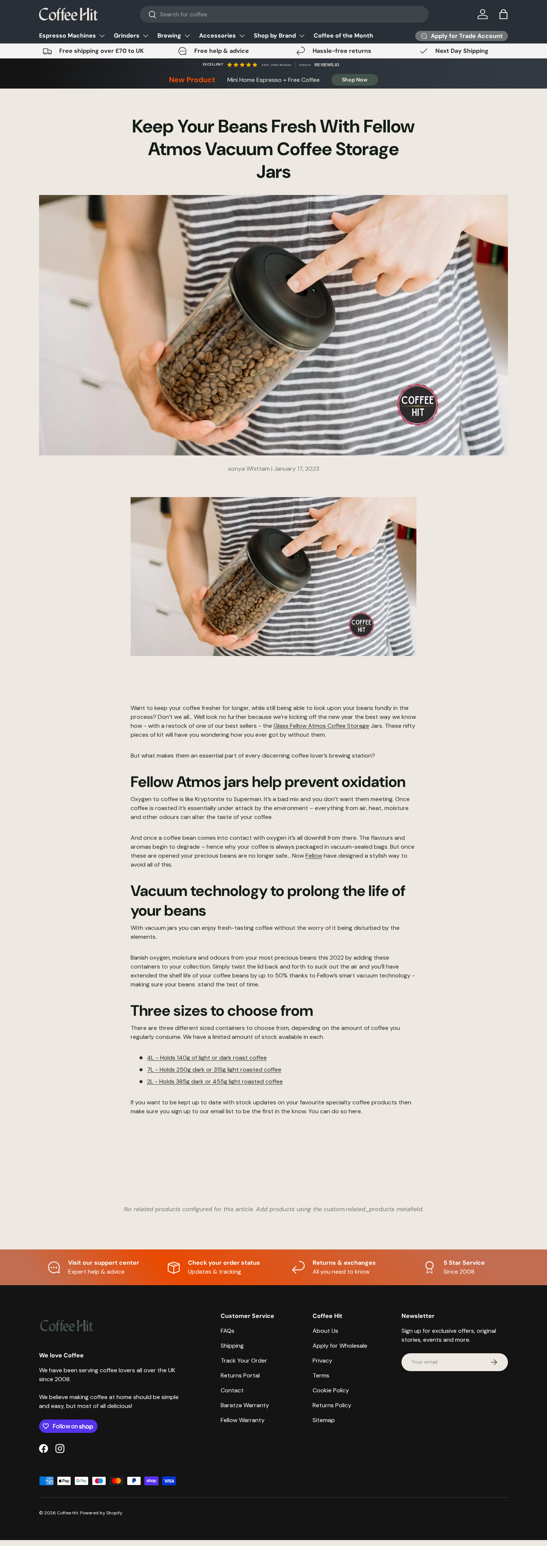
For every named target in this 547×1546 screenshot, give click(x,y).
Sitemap (324, 1420)
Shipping (232, 1346)
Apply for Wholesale (340, 1346)
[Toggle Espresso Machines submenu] (101, 35)
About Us (325, 1331)
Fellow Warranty (243, 1420)
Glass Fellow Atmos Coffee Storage (321, 726)
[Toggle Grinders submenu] (145, 35)
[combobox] (284, 14)
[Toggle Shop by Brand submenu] (301, 35)
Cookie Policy (331, 1390)
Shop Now (355, 79)
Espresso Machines (67, 35)
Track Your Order (244, 1360)
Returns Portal (240, 1375)
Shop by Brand (275, 35)
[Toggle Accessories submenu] (241, 35)
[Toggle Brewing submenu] (187, 35)
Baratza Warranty (245, 1405)
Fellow (314, 856)
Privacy (322, 1360)
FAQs (227, 1331)
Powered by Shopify (101, 1513)
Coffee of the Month (343, 35)
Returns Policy (332, 1405)
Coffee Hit (67, 1513)
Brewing (169, 35)
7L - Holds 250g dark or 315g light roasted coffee (214, 1069)
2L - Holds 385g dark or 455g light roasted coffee (215, 1081)
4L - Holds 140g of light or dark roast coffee (207, 1058)
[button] (503, 14)
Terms (321, 1375)
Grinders (127, 35)
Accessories (217, 35)
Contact (232, 1390)
